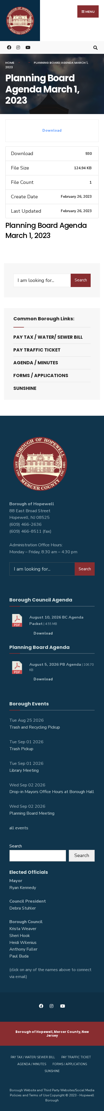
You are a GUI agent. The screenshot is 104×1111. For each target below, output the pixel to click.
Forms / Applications (40, 375)
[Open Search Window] (95, 47)
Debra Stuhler (22, 908)
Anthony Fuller (23, 949)
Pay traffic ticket (37, 350)
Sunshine (24, 388)
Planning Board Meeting (31, 813)
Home (9, 62)
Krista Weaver (22, 929)
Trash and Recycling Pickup (34, 727)
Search (81, 280)
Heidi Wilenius (23, 943)
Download (52, 130)
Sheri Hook (19, 936)
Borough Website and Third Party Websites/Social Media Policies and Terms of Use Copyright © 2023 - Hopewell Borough (52, 1095)
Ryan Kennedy (22, 888)
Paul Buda (19, 956)
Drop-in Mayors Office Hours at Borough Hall (51, 792)
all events (18, 828)
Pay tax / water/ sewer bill (48, 337)
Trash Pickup (21, 749)
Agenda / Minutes (35, 362)
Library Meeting (24, 770)
